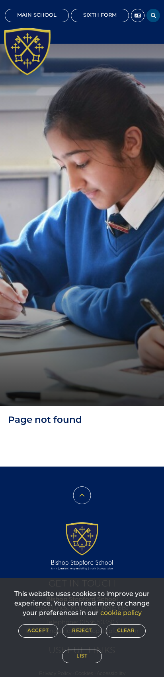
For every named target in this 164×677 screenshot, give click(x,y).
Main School (37, 15)
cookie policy (121, 613)
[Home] (27, 51)
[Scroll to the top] (82, 495)
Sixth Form (100, 15)
